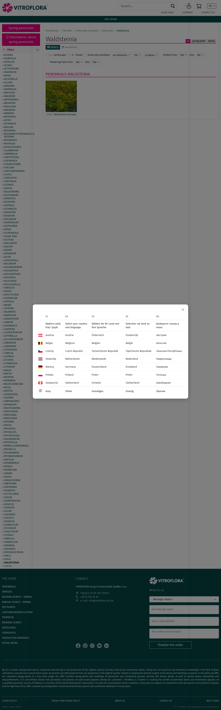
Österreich (98, 335)
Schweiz (96, 382)
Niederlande (99, 358)
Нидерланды (164, 358)
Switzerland (72, 382)
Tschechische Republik (105, 351)
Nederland (132, 358)
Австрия (161, 335)
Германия (162, 366)
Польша (161, 374)
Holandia (51, 358)
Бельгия (161, 343)
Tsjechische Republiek (138, 351)
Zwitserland (132, 382)
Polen (95, 374)
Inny (48, 391)
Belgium (70, 343)
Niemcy (50, 366)
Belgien (96, 343)
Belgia (49, 343)
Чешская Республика (169, 351)
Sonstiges (97, 391)
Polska (49, 374)
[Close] (183, 310)
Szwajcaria (52, 382)
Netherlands (72, 358)
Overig (129, 391)
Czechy (50, 351)
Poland (69, 374)
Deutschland (99, 366)
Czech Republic (74, 351)
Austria (50, 335)
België (129, 343)
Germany (70, 366)
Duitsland (131, 366)
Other (68, 391)
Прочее (160, 391)
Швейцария (163, 382)
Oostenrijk (132, 335)
